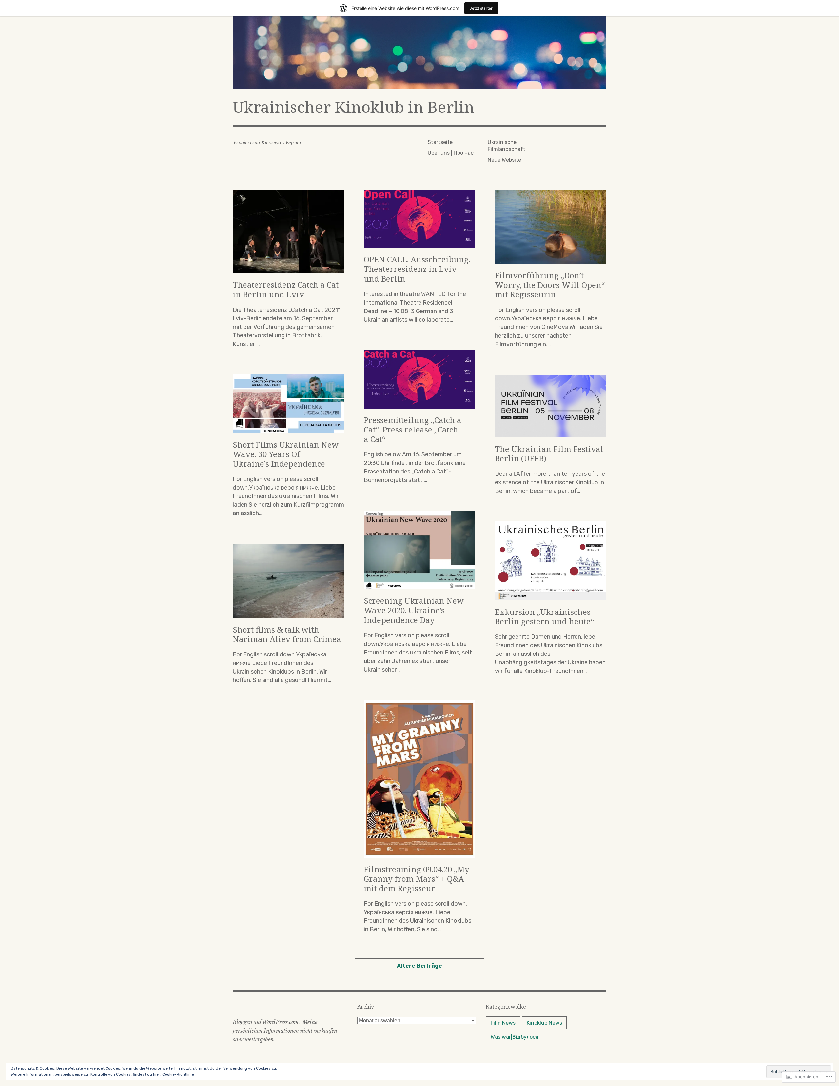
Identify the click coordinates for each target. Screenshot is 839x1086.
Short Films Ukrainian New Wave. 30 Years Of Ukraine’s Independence (286, 454)
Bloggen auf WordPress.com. (266, 1022)
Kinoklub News (544, 1023)
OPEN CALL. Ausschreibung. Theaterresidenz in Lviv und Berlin (417, 269)
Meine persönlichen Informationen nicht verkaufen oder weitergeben (285, 1031)
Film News (503, 1023)
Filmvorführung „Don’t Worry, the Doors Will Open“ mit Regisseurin (550, 285)
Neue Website (504, 160)
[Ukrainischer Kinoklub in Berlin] (419, 52)
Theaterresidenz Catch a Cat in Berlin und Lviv (286, 289)
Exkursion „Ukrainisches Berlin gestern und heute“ (544, 616)
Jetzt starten (481, 8)
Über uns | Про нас (451, 153)
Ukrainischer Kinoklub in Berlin (353, 106)
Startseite (440, 142)
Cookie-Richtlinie (178, 1074)
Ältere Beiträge (419, 965)
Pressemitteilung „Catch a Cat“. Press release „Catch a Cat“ (412, 429)
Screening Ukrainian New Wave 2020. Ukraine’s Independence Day (414, 610)
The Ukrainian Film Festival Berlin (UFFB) (549, 453)
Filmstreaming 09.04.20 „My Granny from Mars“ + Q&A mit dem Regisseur (416, 879)
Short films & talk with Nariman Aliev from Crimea (287, 634)
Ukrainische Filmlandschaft (506, 145)
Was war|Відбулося (514, 1037)
